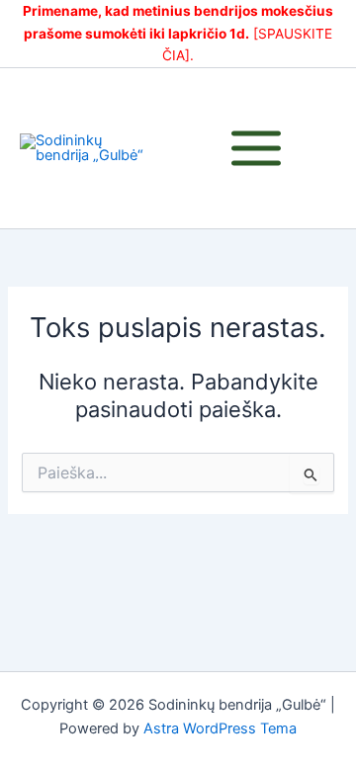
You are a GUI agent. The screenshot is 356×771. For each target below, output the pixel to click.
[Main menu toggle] (256, 148)
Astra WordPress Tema (220, 728)
